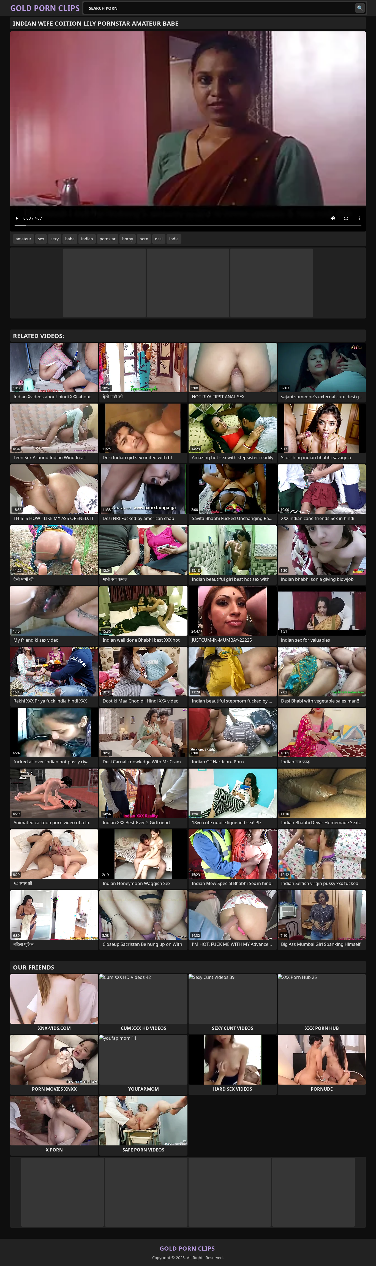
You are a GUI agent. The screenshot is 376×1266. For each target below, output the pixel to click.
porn (144, 238)
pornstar (108, 238)
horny (127, 238)
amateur (23, 238)
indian (87, 238)
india (174, 238)
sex (41, 238)
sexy (55, 238)
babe (70, 238)
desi (159, 238)
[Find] (360, 8)
